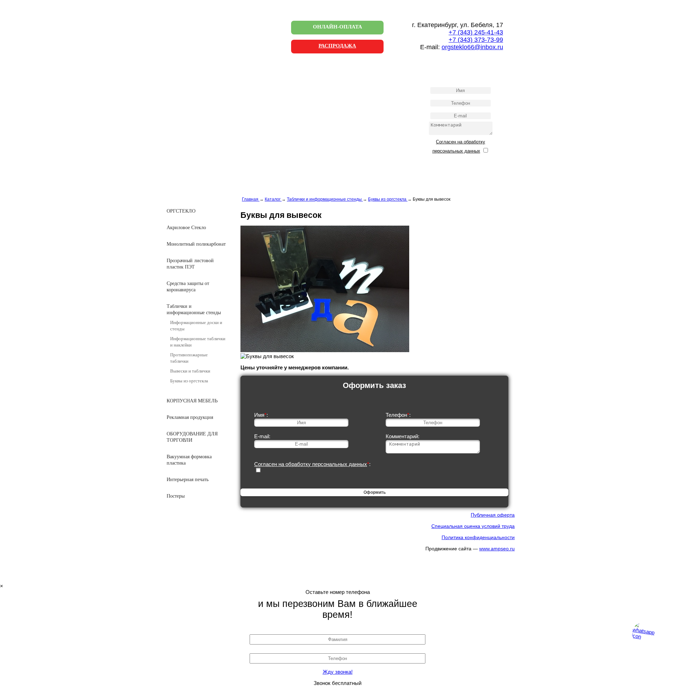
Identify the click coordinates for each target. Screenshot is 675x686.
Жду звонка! (338, 672)
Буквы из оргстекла (189, 380)
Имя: (261, 415)
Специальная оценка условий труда (473, 526)
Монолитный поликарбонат (196, 244)
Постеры (176, 496)
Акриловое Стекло (186, 227)
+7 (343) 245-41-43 (476, 32)
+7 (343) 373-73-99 (476, 39)
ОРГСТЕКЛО (181, 211)
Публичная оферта (493, 515)
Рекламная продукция (190, 417)
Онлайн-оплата (337, 27)
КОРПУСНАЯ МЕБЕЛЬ (192, 400)
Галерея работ (198, 100)
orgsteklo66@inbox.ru (472, 47)
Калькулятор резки (203, 129)
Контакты (194, 114)
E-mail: (262, 436)
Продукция (195, 86)
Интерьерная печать (187, 479)
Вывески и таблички (190, 371)
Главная (192, 71)
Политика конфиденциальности (478, 537)
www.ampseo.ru (497, 548)
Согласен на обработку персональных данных (310, 464)
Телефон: (398, 415)
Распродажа (337, 45)
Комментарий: (402, 436)
